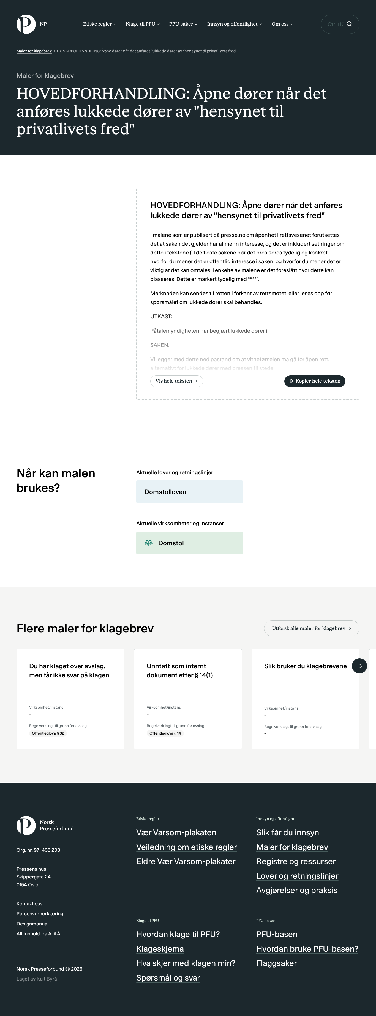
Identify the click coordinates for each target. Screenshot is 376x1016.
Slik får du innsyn (287, 832)
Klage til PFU (140, 24)
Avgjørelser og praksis (297, 890)
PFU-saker (181, 24)
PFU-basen (277, 934)
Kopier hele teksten (318, 381)
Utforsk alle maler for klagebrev (308, 628)
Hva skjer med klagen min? (185, 963)
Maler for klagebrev (34, 51)
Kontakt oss (29, 904)
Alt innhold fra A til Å (38, 934)
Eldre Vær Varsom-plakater (186, 861)
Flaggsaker (276, 963)
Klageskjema (160, 949)
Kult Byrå (47, 979)
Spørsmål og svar (168, 978)
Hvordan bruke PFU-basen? (307, 949)
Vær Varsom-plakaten (176, 832)
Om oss (280, 24)
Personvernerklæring (40, 914)
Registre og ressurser (296, 861)
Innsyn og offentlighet (232, 24)
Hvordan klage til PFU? (178, 934)
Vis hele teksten (174, 381)
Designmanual (32, 924)
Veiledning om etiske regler (186, 847)
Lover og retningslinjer (297, 876)
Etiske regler (97, 24)
